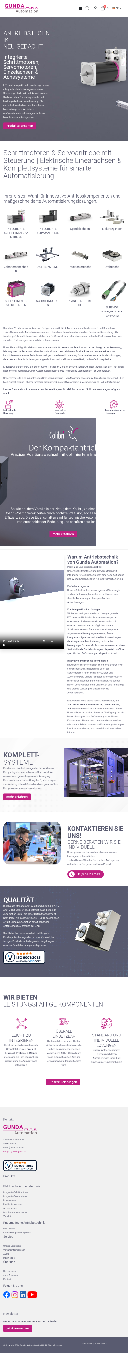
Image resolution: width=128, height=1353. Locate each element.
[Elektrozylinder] (112, 216)
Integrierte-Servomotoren (15, 1196)
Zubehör (7, 1216)
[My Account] (95, 8)
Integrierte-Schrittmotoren (15, 1192)
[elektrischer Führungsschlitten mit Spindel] (80, 216)
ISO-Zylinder (9, 1228)
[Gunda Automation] (21, 8)
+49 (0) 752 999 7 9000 (88, 874)
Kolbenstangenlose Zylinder (17, 1232)
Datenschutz (101, 1343)
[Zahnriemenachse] (16, 255)
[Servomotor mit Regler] (48, 216)
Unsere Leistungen (12, 1246)
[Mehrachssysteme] (48, 255)
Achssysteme (10, 1208)
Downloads (9, 1258)
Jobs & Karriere (10, 1275)
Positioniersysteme (12, 1204)
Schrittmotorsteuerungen (15, 1212)
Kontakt (7, 1279)
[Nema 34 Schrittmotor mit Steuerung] (16, 216)
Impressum (87, 1343)
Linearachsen (9, 1200)
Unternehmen (9, 1271)
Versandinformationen (14, 1250)
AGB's (6, 1254)
